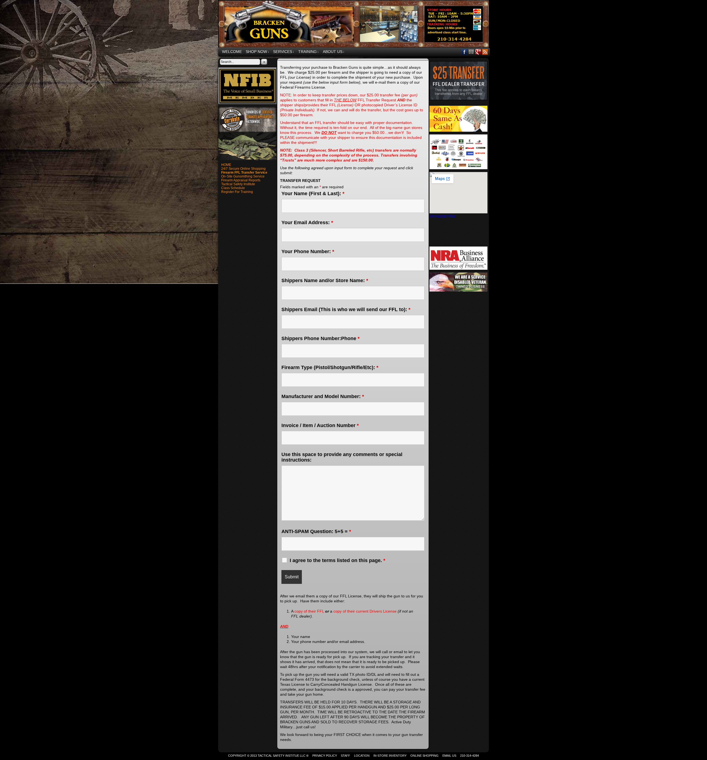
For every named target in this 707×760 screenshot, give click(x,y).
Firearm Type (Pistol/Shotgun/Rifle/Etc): (329, 367)
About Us (334, 51)
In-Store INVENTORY (390, 755)
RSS (485, 51)
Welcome (232, 51)
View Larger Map (442, 216)
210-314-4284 (469, 755)
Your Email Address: (307, 222)
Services (283, 51)
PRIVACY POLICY (324, 755)
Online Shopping (424, 755)
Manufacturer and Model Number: (322, 396)
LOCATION (362, 755)
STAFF (345, 755)
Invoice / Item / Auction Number (320, 425)
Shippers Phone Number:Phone (320, 338)
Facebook (464, 51)
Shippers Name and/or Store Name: (324, 280)
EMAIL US (449, 755)
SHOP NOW (257, 51)
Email (471, 51)
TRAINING (308, 51)
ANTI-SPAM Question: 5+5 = (316, 531)
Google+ (478, 51)
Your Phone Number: (307, 251)
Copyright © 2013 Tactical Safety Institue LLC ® (268, 755)
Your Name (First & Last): (312, 193)
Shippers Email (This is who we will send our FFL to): (345, 309)
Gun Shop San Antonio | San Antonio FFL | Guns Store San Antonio (354, 24)
